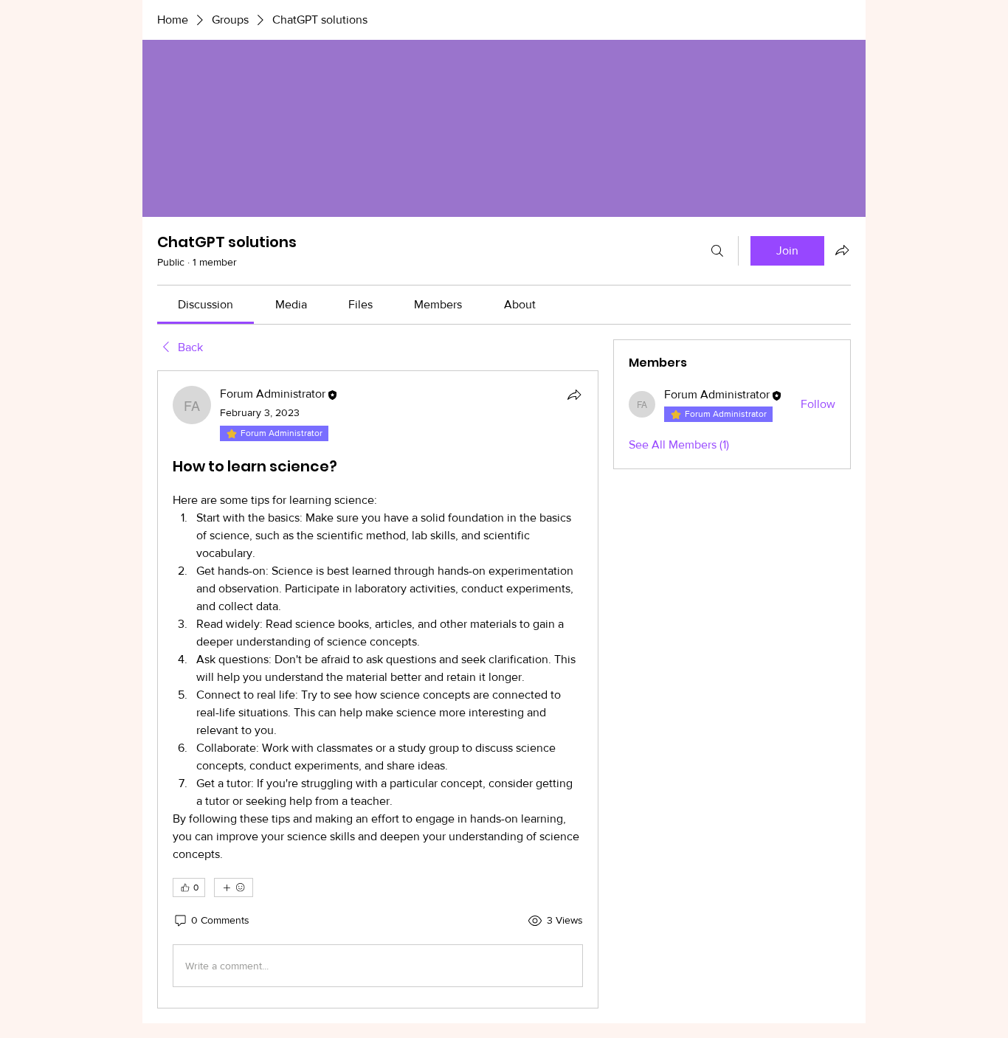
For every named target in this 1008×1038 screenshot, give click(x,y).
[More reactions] (233, 887)
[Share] (574, 395)
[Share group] (842, 250)
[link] (205, 304)
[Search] (717, 251)
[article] (377, 689)
